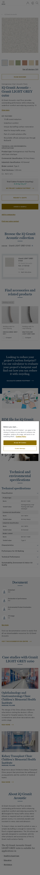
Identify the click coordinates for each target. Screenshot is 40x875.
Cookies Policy (21, 436)
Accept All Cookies (20, 442)
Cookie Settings (20, 448)
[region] (20, 437)
